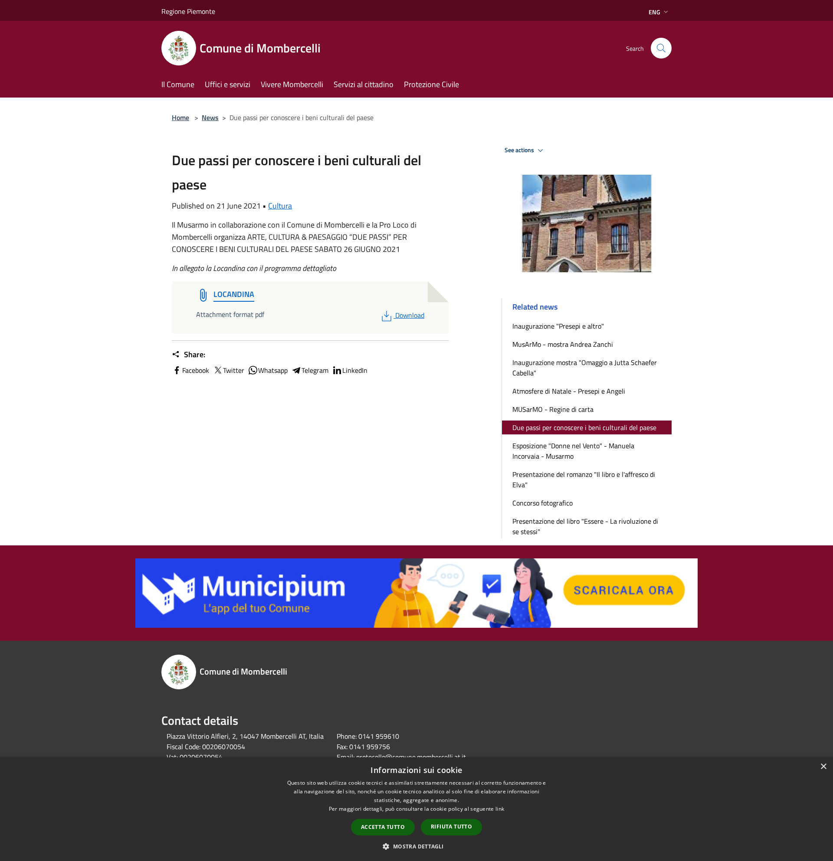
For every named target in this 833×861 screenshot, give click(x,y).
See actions (520, 150)
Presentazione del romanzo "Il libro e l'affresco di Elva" (583, 479)
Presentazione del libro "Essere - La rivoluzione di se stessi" (585, 526)
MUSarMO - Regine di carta (553, 409)
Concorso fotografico (542, 503)
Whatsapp (273, 370)
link (499, 808)
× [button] (823, 766)
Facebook (195, 370)
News (210, 117)
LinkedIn (354, 370)
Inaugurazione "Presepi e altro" (558, 326)
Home (180, 117)
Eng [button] (654, 11)
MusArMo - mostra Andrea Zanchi (562, 344)
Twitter (233, 370)
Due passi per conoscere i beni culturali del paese (584, 427)
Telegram (315, 370)
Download (409, 315)
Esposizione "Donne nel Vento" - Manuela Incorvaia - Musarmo (573, 450)
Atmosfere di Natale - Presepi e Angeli (568, 391)
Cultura (280, 206)
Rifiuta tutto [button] (451, 826)
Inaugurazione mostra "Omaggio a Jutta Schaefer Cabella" (584, 367)
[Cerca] (661, 48)
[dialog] (416, 809)
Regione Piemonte (188, 11)
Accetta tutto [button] (383, 827)
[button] (416, 846)
